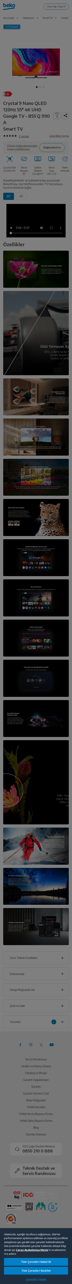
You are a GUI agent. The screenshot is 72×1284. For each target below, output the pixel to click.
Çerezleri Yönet (36, 1279)
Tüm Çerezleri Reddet (36, 1270)
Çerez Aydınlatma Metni (32, 1250)
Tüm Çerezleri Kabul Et (36, 1261)
